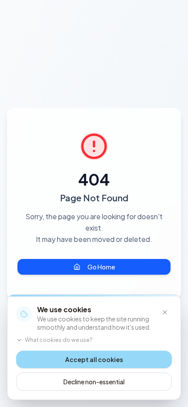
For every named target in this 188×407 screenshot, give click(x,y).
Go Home (101, 267)
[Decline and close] (165, 312)
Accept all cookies (94, 359)
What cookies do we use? (59, 340)
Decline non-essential (94, 382)
